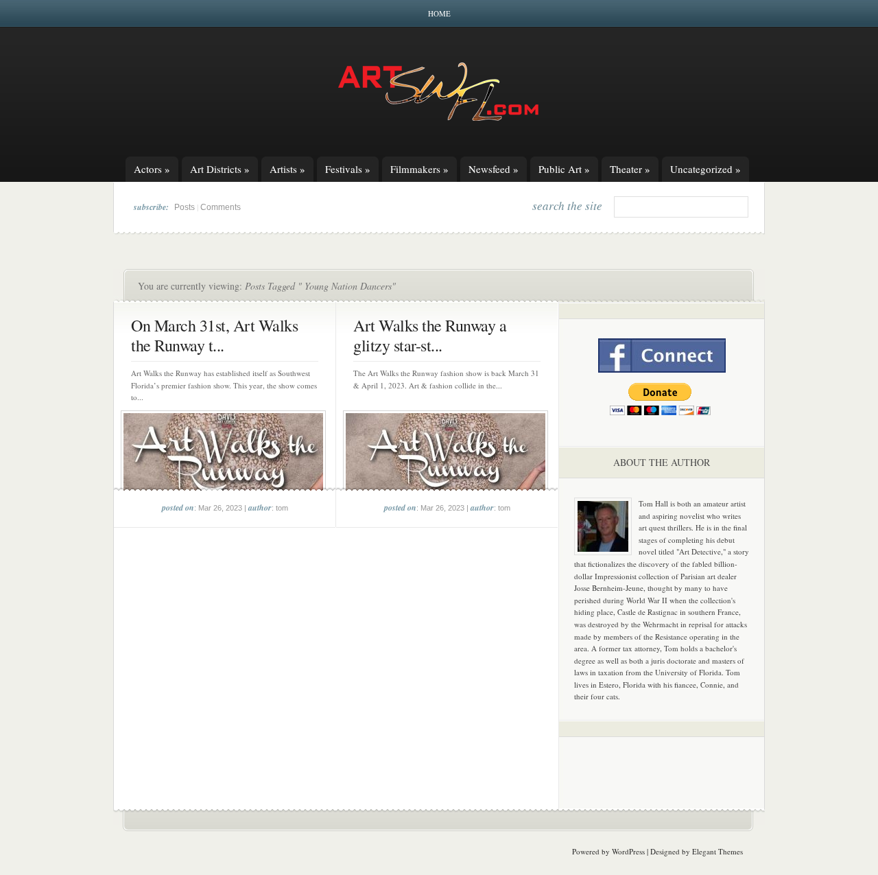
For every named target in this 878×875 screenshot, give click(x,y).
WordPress (628, 851)
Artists (287, 169)
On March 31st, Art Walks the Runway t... (214, 335)
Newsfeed (493, 169)
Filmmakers (419, 169)
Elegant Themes (717, 851)
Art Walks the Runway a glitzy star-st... (429, 335)
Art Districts (220, 169)
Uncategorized (705, 169)
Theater (630, 169)
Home (439, 13)
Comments (220, 207)
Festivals (347, 169)
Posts (184, 207)
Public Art (564, 169)
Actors (152, 169)
